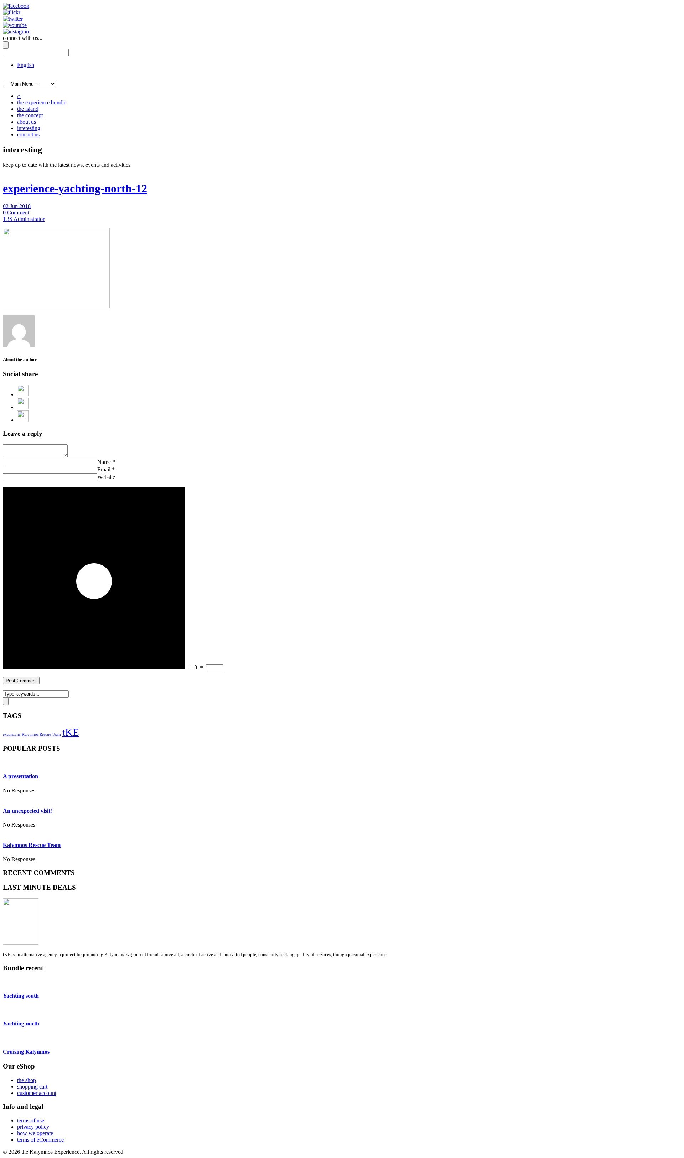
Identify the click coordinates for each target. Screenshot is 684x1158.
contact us (28, 134)
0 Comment (16, 213)
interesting (28, 128)
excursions (11, 734)
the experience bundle (41, 102)
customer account (36, 1093)
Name (104, 462)
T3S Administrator (24, 219)
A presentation (20, 776)
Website (106, 477)
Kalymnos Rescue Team (41, 734)
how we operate (35, 1133)
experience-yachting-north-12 (75, 188)
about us (26, 122)
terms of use (30, 1120)
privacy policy (33, 1127)
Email (103, 469)
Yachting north (21, 1023)
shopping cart (32, 1087)
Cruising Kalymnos (26, 1052)
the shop (26, 1080)
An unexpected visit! (27, 811)
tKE (70, 732)
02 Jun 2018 (17, 206)
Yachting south (21, 996)
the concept (30, 115)
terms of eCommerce (40, 1140)
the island (27, 109)
